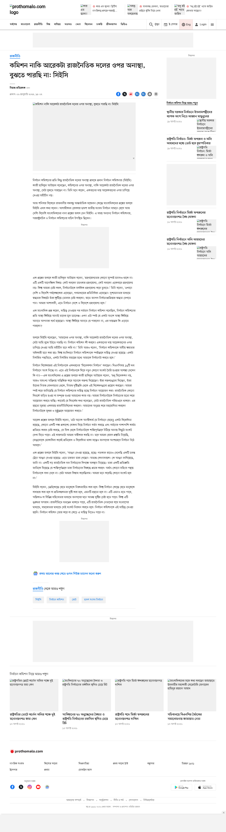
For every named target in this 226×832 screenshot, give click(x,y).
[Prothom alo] (32, 9)
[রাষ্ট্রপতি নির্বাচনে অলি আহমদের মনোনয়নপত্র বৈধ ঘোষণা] (206, 252)
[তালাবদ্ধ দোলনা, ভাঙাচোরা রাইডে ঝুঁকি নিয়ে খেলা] (132, 9)
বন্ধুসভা (150, 763)
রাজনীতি (38, 24)
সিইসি (38, 600)
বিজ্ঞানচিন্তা (84, 763)
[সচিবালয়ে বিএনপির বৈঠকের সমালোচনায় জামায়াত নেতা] (192, 695)
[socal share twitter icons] (125, 96)
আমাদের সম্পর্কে (73, 800)
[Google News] (47, 787)
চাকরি (99, 24)
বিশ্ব (48, 24)
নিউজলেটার (148, 800)
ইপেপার (13, 770)
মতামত (68, 24)
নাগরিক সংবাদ (17, 763)
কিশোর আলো (50, 763)
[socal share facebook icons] (119, 96)
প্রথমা (46, 770)
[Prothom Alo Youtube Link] (40, 787)
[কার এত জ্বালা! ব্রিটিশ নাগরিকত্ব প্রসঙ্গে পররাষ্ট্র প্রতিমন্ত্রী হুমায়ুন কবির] (86, 9)
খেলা (78, 24)
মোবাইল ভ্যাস (85, 770)
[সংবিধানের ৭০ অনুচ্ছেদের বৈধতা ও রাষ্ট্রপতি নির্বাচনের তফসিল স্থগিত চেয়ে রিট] (86, 695)
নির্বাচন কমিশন (56, 600)
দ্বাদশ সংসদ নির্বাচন (93, 600)
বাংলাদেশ (25, 24)
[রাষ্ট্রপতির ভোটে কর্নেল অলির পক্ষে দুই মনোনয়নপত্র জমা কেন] (34, 695)
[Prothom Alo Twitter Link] (22, 787)
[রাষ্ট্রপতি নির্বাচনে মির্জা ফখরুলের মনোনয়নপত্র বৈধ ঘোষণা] (206, 225)
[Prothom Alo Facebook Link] (14, 787)
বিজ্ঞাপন (90, 800)
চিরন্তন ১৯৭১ (188, 763)
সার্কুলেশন (103, 800)
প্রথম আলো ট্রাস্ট (120, 763)
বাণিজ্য (57, 24)
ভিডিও (124, 24)
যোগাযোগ (133, 800)
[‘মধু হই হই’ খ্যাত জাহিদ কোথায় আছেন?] (179, 9)
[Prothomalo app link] (181, 788)
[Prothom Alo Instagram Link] (31, 787)
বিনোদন (88, 24)
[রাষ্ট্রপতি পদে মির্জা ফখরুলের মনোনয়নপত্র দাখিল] (139, 695)
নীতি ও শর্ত (119, 800)
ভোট (74, 600)
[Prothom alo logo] (26, 752)
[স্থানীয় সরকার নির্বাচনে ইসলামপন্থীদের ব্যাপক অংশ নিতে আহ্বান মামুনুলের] (206, 125)
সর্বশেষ (13, 24)
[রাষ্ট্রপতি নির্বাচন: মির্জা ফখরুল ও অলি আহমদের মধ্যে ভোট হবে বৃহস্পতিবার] (206, 152)
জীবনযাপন (111, 24)
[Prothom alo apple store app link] (205, 788)
